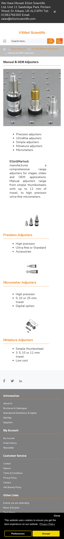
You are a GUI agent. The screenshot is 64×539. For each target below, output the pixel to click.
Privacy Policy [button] (47, 524)
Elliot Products (18, 48)
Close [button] (57, 515)
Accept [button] (46, 533)
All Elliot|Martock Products (45, 48)
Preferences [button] (18, 533)
